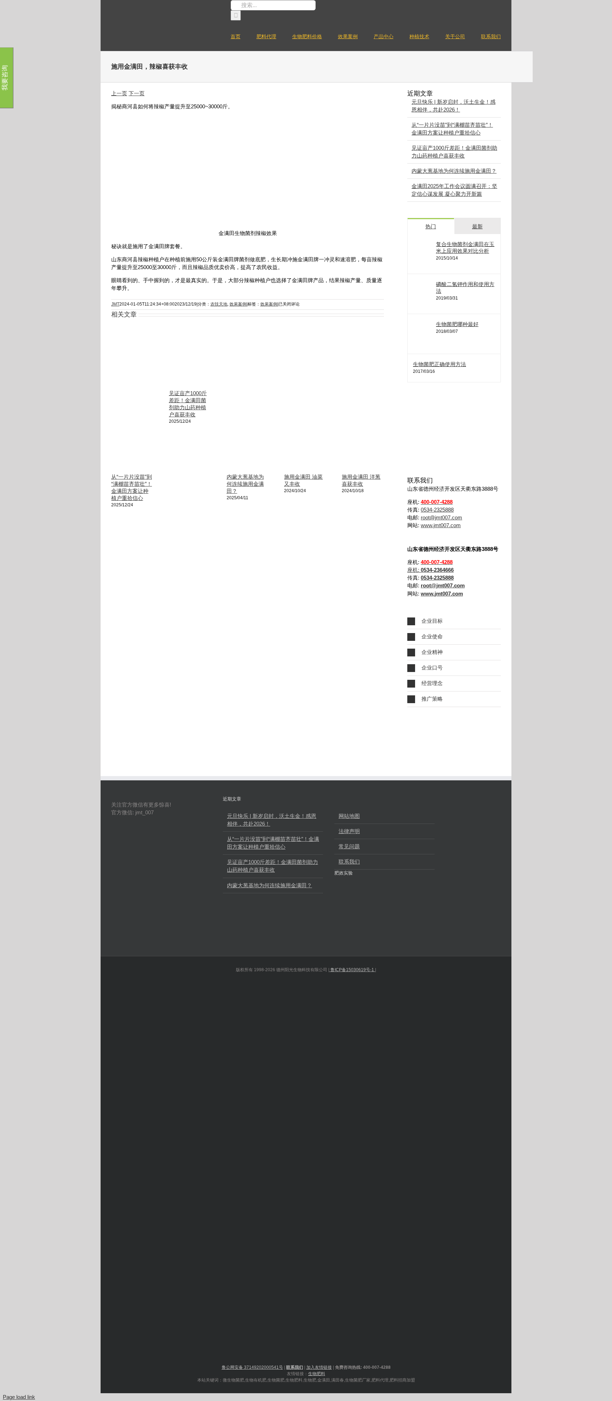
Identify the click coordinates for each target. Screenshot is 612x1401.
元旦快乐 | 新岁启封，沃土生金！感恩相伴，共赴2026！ (271, 820)
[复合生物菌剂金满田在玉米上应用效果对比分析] (424, 263)
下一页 (136, 93)
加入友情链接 (319, 1367)
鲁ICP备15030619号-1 (352, 969)
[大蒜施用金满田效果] (345, 900)
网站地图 (349, 816)
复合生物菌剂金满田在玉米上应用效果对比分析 (465, 247)
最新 (477, 226)
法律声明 (349, 831)
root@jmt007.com (441, 517)
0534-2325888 (437, 510)
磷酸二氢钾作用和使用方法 (465, 287)
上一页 (119, 93)
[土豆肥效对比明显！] (417, 900)
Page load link (19, 1397)
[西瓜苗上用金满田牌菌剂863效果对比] (393, 900)
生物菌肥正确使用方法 (439, 364)
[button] (454, 621)
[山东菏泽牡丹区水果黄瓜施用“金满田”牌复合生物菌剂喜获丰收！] (369, 900)
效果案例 (238, 304)
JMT (115, 304)
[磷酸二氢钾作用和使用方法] (424, 303)
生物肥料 (316, 1373)
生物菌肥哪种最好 (457, 324)
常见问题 (349, 846)
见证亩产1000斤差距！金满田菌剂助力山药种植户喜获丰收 (272, 866)
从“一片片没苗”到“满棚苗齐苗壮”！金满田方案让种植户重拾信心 (273, 843)
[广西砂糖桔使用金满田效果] (345, 928)
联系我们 (349, 862)
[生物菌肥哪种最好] (424, 343)
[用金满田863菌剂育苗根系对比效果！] (369, 928)
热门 (430, 226)
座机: (430, 570)
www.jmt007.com (441, 525)
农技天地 (218, 304)
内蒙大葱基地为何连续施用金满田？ (245, 484)
